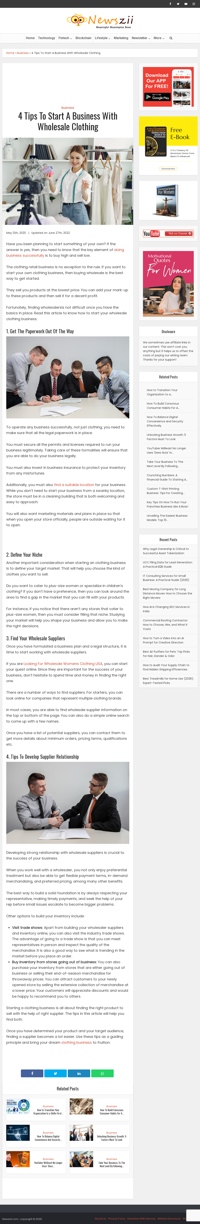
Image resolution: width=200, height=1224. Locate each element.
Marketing (121, 38)
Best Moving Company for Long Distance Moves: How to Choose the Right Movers (167, 593)
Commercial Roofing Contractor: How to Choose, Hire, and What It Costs (165, 624)
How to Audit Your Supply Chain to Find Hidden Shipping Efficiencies (166, 667)
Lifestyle (101, 38)
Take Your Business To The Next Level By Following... (111, 1164)
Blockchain (83, 38)
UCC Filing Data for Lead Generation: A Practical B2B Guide (168, 564)
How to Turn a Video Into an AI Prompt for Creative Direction (163, 640)
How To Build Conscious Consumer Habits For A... (112, 1111)
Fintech (64, 38)
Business (23, 53)
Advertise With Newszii (141, 1218)
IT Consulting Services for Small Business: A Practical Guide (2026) (166, 578)
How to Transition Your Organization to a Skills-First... (48, 1111)
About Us (100, 1218)
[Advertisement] (67, 81)
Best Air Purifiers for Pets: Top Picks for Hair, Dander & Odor (166, 654)
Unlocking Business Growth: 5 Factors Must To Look (111, 1138)
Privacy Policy (116, 1218)
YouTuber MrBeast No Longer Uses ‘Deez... (48, 1164)
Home (30, 38)
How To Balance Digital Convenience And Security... (48, 1138)
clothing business (76, 1042)
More (157, 38)
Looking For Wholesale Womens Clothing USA (63, 663)
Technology (46, 38)
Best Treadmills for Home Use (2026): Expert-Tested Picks (168, 681)
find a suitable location (74, 484)
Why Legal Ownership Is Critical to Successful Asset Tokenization (166, 551)
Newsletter (139, 38)
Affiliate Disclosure (169, 1218)
